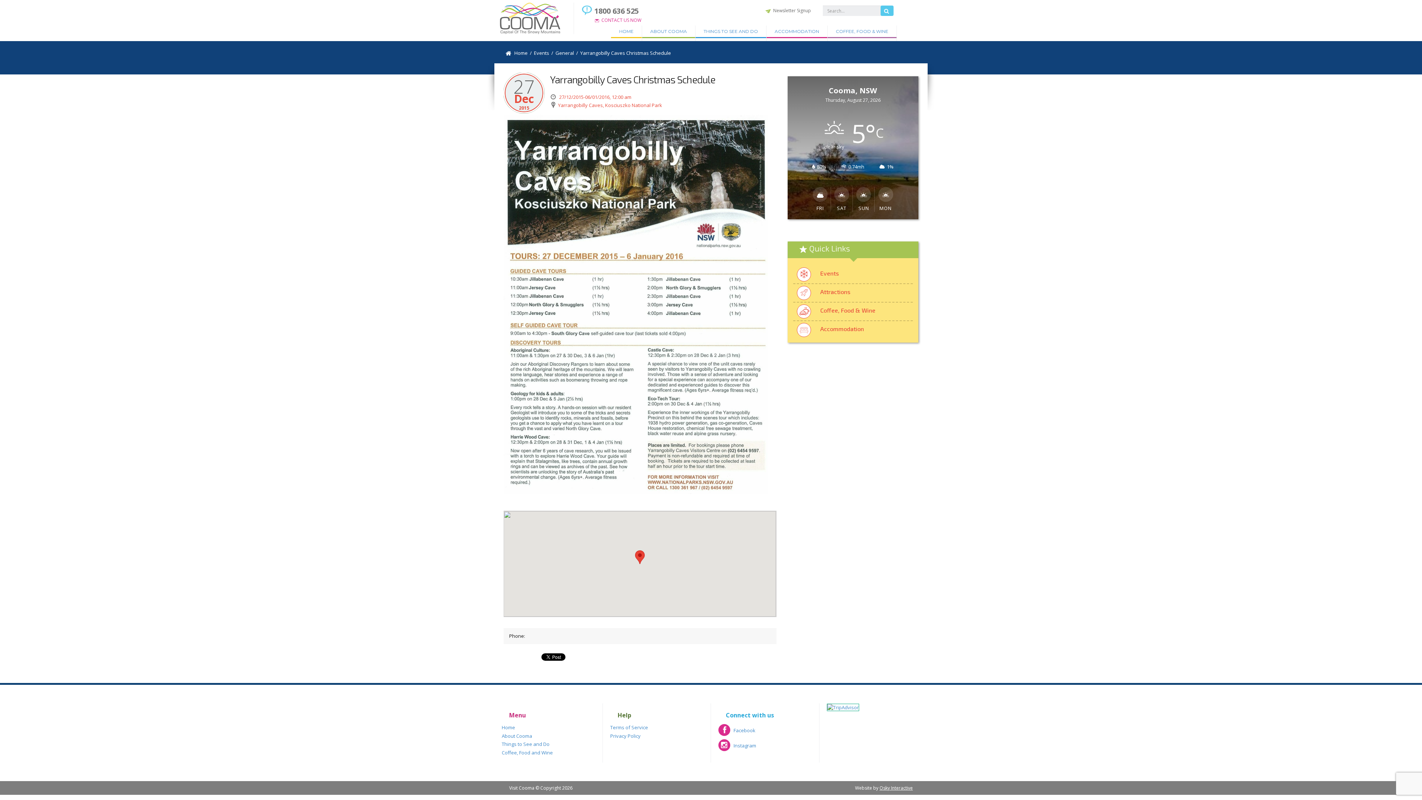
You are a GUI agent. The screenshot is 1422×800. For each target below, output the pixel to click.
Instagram (737, 748)
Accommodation (797, 31)
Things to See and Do (731, 31)
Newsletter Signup (792, 10)
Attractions (835, 291)
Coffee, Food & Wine (862, 31)
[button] (640, 557)
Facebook (736, 733)
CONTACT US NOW (621, 20)
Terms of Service (629, 727)
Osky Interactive (896, 788)
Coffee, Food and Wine (527, 752)
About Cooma (668, 31)
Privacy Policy (625, 736)
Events (829, 273)
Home (626, 31)
